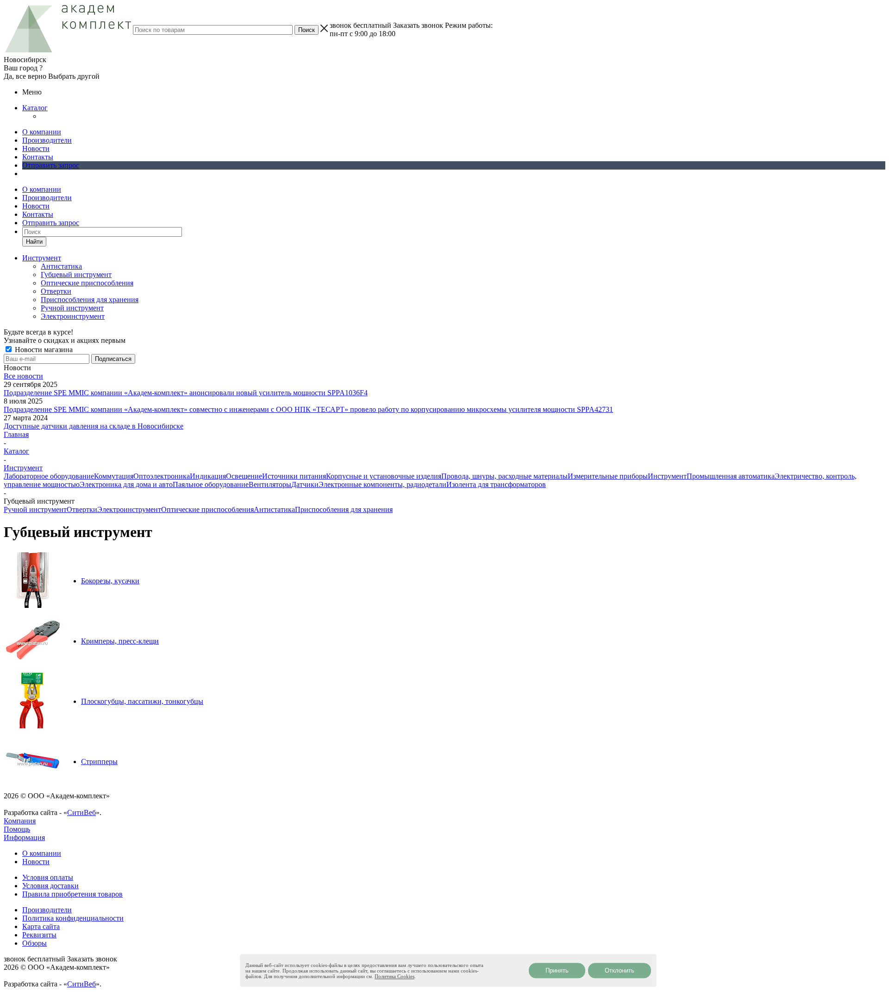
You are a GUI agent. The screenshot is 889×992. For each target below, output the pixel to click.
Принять (557, 970)
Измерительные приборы (608, 476)
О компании (41, 132)
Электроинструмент (73, 316)
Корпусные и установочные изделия (383, 476)
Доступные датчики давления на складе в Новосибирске (93, 426)
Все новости (23, 376)
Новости (36, 148)
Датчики (305, 484)
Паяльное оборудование (211, 484)
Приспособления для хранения (89, 299)
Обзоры (34, 943)
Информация (24, 837)
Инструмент (667, 476)
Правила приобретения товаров (72, 894)
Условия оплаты (47, 877)
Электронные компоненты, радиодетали (382, 484)
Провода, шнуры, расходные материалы (504, 476)
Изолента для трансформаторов (496, 484)
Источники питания (294, 476)
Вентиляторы (270, 484)
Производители (47, 140)
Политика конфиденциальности (73, 918)
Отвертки (56, 291)
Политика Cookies (394, 976)
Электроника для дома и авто (126, 484)
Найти (34, 241)
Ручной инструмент (72, 308)
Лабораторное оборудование (49, 476)
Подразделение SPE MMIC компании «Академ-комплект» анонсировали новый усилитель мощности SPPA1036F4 (186, 393)
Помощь (17, 829)
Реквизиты (39, 935)
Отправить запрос (50, 165)
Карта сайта (41, 926)
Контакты (37, 157)
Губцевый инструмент (76, 274)
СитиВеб (81, 812)
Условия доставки (50, 886)
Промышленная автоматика (731, 476)
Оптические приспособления (87, 283)
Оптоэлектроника (161, 476)
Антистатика (61, 266)
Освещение (244, 476)
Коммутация (113, 476)
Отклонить (619, 970)
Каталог (35, 108)
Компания (20, 821)
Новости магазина (43, 350)
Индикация (208, 476)
